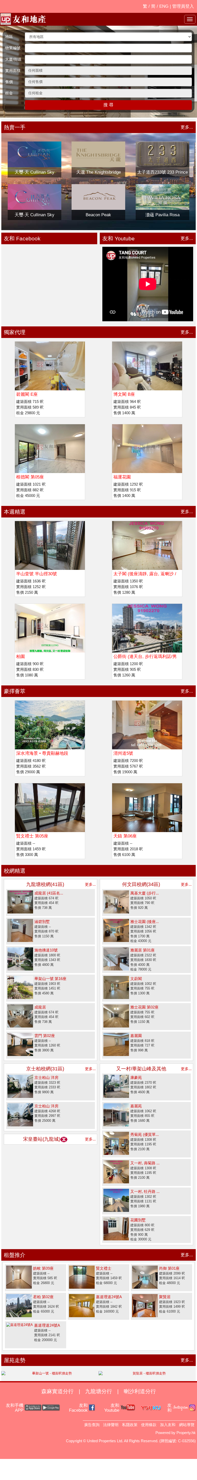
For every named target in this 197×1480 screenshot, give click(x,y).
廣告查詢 (92, 1424)
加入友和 (167, 1424)
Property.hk (186, 1432)
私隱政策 (129, 1424)
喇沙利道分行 (140, 1391)
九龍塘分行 (98, 1391)
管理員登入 (183, 6)
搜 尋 (108, 104)
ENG (164, 6)
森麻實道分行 (57, 1391)
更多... (187, 127)
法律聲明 (111, 1424)
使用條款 (148, 1424)
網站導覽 (186, 1424)
